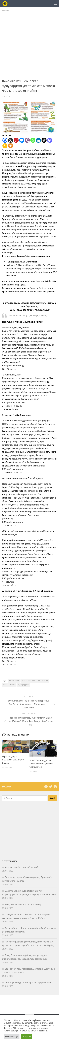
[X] (10, 140)
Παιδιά (12, 685)
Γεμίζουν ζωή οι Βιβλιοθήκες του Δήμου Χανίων (13, 759)
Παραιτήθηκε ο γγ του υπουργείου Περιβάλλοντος (28, 982)
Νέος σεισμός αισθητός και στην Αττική (23, 904)
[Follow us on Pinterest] (55, 786)
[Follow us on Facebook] (46, 786)
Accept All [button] (27, 1036)
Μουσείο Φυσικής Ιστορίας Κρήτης (34, 681)
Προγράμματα (23, 685)
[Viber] (27, 140)
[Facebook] (4, 140)
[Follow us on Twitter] (50, 786)
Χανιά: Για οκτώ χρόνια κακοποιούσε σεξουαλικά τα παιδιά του (41, 763)
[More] (10, 145)
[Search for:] (24, 798)
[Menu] (55, 3)
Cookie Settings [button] (11, 1036)
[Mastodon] (49, 140)
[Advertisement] (29, 45)
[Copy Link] (4, 145)
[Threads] (44, 140)
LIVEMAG (6, 10)
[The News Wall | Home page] (6, 3)
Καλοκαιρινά (14, 681)
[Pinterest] (16, 140)
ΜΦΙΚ (5, 685)
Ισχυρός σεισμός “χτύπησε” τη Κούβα (22, 867)
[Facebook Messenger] (21, 140)
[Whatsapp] (32, 140)
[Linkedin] (38, 140)
